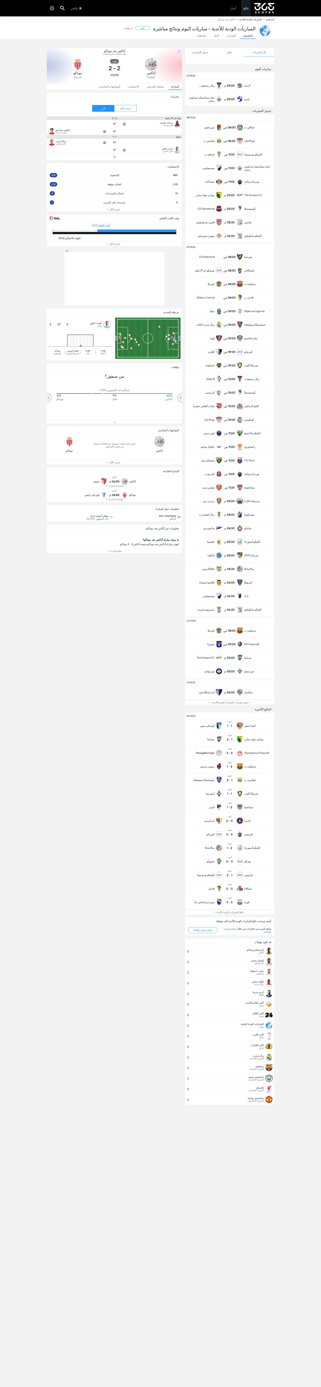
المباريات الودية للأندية (250, 19)
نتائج (246, 8)
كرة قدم (270, 19)
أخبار (233, 8)
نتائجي (74, 8)
